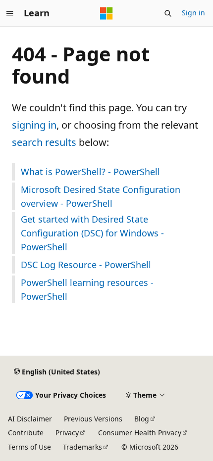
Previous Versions (93, 418)
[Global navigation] (10, 13)
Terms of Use (29, 447)
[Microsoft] (106, 13)
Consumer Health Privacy (139, 432)
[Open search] (168, 13)
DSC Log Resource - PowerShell (86, 265)
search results (44, 142)
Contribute (26, 432)
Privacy (67, 432)
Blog (141, 418)
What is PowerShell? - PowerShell (90, 172)
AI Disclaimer (30, 418)
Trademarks (82, 447)
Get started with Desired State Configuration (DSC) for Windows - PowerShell (92, 233)
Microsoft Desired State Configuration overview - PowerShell (100, 196)
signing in (34, 125)
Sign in (193, 12)
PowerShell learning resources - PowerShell (87, 289)
